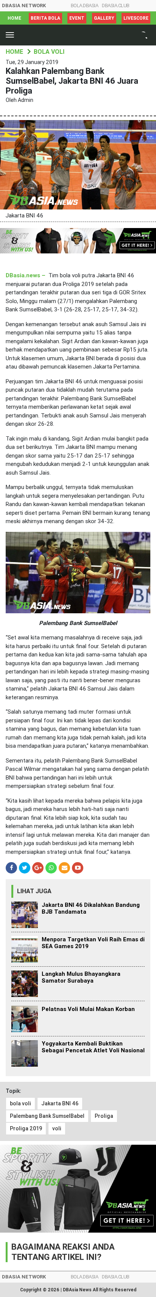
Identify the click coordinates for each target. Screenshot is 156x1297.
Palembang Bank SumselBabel (47, 1116)
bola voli (20, 1103)
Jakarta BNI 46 (59, 1103)
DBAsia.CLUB (115, 5)
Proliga (104, 1116)
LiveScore (135, 18)
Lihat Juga (34, 891)
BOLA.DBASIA (84, 5)
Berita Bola (45, 18)
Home (14, 18)
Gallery (104, 18)
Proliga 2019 (26, 1128)
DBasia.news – (25, 275)
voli (56, 1128)
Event (76, 18)
